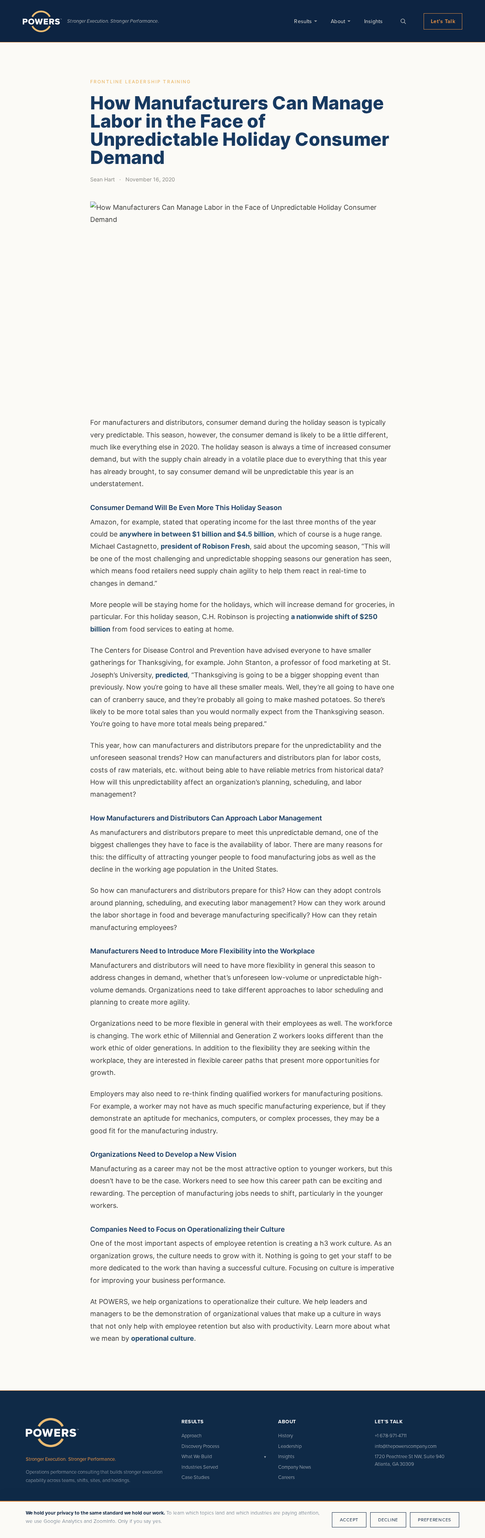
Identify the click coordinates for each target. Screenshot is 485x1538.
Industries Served (199, 1466)
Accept (349, 1519)
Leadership (290, 1446)
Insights (373, 21)
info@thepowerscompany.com (405, 1446)
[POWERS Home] (42, 21)
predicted (171, 675)
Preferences (434, 1519)
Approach (191, 1435)
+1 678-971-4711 (391, 1435)
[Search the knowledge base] (403, 21)
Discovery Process (200, 1446)
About (338, 21)
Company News (294, 1466)
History (285, 1435)
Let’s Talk (443, 21)
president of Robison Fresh (205, 546)
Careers (286, 1477)
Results (303, 21)
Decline (388, 1519)
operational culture (162, 1338)
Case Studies (195, 1477)
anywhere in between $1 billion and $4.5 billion (196, 534)
